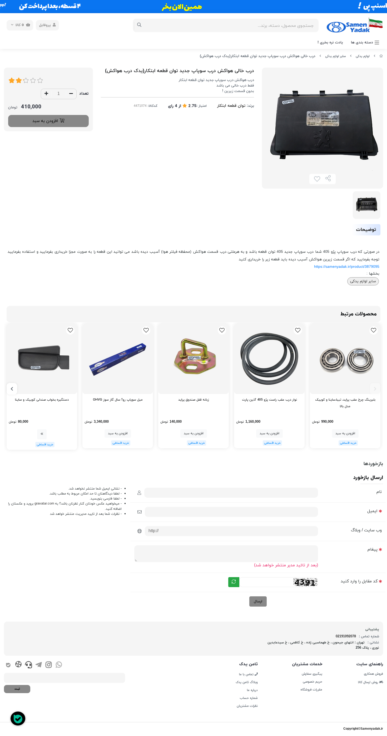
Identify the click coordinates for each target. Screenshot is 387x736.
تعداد (84, 94)
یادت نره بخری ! (330, 42)
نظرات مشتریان (247, 706)
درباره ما (252, 690)
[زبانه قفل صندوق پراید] (193, 359)
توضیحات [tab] (366, 229)
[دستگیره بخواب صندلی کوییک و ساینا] (42, 359)
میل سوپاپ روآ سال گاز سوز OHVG (118, 399)
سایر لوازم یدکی (335, 56)
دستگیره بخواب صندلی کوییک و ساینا (42, 399)
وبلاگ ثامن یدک (247, 682)
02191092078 (346, 636)
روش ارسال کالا (368, 682)
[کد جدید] (233, 582)
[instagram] (48, 666)
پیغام (373, 549)
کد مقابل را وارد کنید (359, 581)
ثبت (17, 689)
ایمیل (372, 511)
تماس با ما (247, 674)
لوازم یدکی (363, 56)
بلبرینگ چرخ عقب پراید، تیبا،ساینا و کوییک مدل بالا (345, 403)
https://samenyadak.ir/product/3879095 (346, 267)
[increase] (46, 94)
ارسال (258, 601)
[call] (28, 666)
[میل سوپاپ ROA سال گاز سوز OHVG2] (117, 359)
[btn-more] (42, 434)
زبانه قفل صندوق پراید (193, 399)
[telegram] (38, 666)
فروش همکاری (373, 674)
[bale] (8, 666)
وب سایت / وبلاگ (366, 530)
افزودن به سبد (45, 121)
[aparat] (18, 665)
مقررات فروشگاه (311, 689)
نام (379, 492)
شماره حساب (249, 698)
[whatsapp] (58, 666)
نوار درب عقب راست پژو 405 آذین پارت (269, 399)
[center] (139, 25)
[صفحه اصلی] (381, 56)
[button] (375, 389)
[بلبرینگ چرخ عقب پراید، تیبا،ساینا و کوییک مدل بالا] (345, 359)
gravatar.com (44, 503)
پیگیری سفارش (312, 674)
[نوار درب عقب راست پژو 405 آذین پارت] (269, 359)
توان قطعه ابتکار (231, 106)
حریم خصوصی (312, 681)
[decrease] (71, 94)
